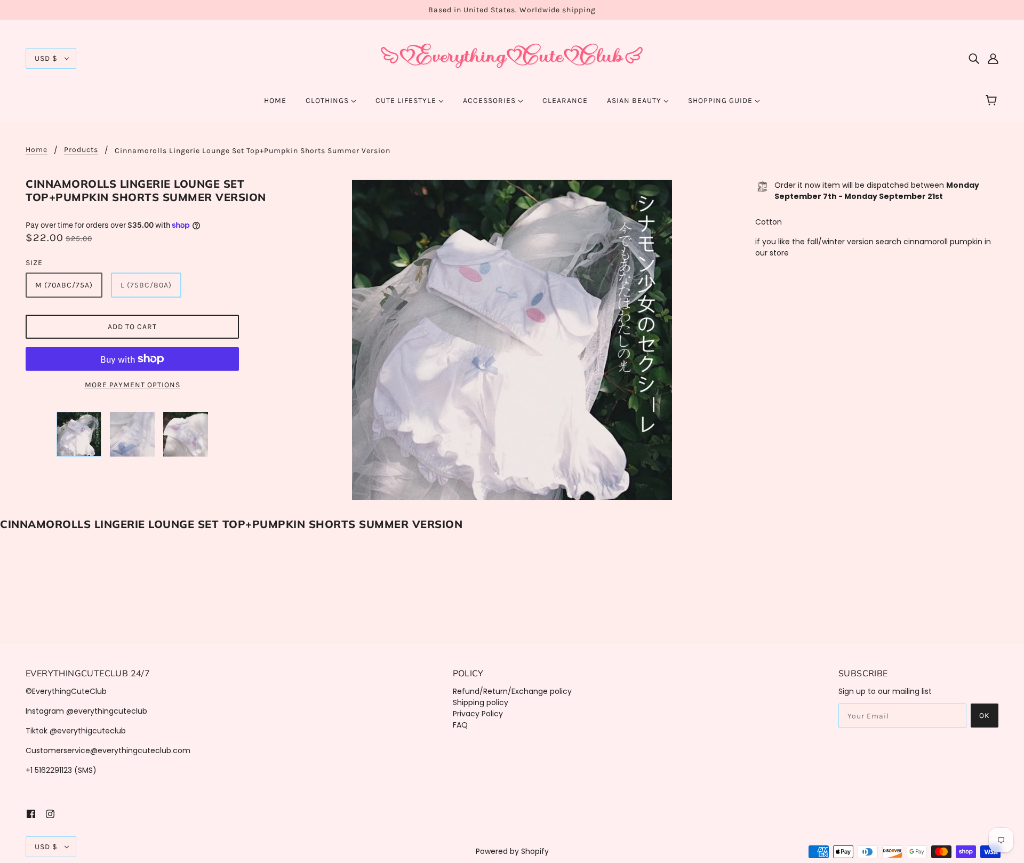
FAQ (460, 725)
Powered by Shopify (512, 851)
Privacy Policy (478, 713)
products (81, 150)
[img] (973, 58)
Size (34, 262)
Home (36, 150)
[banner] (512, 57)
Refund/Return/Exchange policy (512, 691)
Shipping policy (480, 702)
